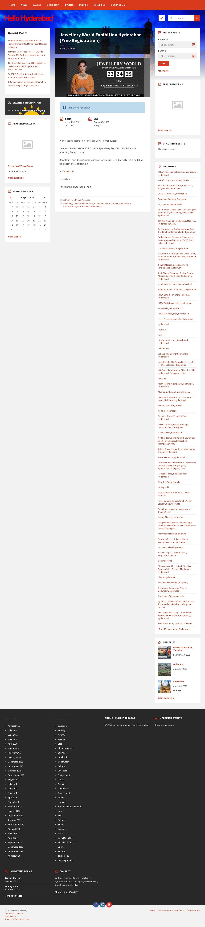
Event (60, 779)
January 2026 (14, 757)
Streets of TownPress (20, 166)
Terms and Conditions (14, 913)
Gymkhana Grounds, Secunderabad (175, 284)
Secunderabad (165, 560)
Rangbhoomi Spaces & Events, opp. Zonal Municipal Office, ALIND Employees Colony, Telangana (177, 525)
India (160, 334)
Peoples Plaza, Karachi (169, 482)
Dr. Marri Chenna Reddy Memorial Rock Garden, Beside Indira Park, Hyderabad (176, 230)
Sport (60, 846)
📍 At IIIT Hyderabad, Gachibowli (173, 629)
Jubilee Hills (163, 348)
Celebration (63, 757)
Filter (163, 63)
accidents (62, 725)
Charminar (178, 681)
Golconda (178, 664)
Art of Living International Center (173, 180)
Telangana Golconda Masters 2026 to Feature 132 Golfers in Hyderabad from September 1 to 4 (26, 55)
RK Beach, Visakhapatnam (170, 547)
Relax (60, 824)
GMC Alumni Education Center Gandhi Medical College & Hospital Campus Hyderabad (175, 276)
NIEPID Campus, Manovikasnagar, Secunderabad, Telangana (173, 426)
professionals (111, 203)
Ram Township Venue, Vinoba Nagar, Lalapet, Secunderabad (175, 502)
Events (71, 48)
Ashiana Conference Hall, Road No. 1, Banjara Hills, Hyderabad (175, 187)
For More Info (67, 171)
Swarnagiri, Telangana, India (171, 596)
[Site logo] (29, 21)
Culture (61, 766)
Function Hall (64, 788)
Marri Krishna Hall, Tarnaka (183, 649)
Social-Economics (66, 842)
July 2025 (12, 784)
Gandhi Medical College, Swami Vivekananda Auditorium (173, 266)
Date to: (162, 51)
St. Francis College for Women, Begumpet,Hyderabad (173, 589)
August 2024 (14, 828)
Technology (63, 855)
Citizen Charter (13, 877)
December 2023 (15, 846)
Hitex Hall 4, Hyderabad (169, 308)
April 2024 (12, 837)
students (62, 851)
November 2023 (15, 851)
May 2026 (12, 739)
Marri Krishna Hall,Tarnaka (170, 405)
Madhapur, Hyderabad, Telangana (174, 391)
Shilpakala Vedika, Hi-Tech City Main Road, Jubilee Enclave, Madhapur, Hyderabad (174, 569)
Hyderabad (163, 324)
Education (62, 770)
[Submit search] (197, 18)
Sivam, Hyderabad (167, 577)
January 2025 (14, 811)
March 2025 (13, 802)
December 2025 (15, 761)
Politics (61, 820)
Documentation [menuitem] (165, 910)
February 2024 (15, 842)
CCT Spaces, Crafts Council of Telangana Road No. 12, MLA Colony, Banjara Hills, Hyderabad (177, 212)
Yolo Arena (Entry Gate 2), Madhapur (175, 623)
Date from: (163, 39)
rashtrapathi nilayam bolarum (172, 533)
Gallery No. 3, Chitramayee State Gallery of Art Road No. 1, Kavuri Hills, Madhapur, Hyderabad (177, 256)
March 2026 (13, 748)
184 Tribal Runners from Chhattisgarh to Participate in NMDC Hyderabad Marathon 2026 (27, 66)
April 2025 (12, 797)
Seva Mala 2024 (65, 837)
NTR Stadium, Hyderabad (170, 432)
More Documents (13, 896)
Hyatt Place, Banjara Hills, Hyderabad (175, 318)
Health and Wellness (80, 199)
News (60, 811)
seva (60, 833)
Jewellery (67, 203)
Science (62, 828)
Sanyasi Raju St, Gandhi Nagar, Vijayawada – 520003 (172, 554)
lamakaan (162, 378)
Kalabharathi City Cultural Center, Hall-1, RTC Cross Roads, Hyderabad (177, 363)
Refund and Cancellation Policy (17, 919)
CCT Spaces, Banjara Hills (170, 204)
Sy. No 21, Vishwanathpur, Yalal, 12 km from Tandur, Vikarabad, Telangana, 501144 (176, 604)
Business (62, 752)
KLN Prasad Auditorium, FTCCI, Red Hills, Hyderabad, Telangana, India (177, 371)
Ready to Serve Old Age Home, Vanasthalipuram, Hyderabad (173, 540)
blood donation (65, 748)
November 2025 (15, 766)
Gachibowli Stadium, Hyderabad (173, 248)
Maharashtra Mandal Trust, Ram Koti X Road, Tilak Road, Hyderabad (176, 399)
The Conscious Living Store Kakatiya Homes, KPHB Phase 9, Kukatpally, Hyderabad (175, 615)
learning (62, 802)
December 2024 (15, 815)
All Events (163, 71)
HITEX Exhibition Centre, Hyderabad (175, 303)
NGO (60, 815)
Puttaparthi (163, 487)
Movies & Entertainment (69, 806)
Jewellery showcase (83, 203)
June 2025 (13, 788)
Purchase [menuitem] (179, 910)
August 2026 (14, 725)
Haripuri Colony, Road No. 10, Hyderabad (177, 289)
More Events (14, 237)
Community (63, 761)
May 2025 (12, 793)
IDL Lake (162, 329)
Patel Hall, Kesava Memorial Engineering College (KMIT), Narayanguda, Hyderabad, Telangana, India (177, 465)
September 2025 (16, 775)
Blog (60, 743)
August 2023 (14, 855)
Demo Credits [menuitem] (193, 910)
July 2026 (12, 730)
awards (61, 739)
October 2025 (14, 770)
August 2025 (14, 779)
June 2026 (13, 734)
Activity (61, 730)
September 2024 (16, 824)
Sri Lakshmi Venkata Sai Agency (173, 582)
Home (62, 48)
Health (61, 797)
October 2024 (14, 820)
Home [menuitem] (152, 910)
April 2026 (12, 743)
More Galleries (16, 178)
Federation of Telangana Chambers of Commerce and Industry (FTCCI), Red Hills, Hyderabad (176, 240)
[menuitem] (12, 5)
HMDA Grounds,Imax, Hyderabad (173, 313)
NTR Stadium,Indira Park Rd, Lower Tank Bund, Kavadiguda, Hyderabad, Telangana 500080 (177, 440)
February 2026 (15, 752)
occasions (99, 203)
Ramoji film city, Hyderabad (171, 517)
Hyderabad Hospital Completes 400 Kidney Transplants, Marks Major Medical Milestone (27, 44)
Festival (62, 784)
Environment (64, 775)
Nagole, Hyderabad (167, 410)
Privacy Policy (10, 916)
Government (64, 793)
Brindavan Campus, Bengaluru (172, 199)
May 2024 (12, 833)
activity (66, 199)
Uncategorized (65, 860)
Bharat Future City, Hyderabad (172, 193)
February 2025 (15, 806)
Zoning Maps (11, 886)
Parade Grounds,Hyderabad (171, 457)
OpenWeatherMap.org (34, 110)
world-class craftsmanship (89, 206)
